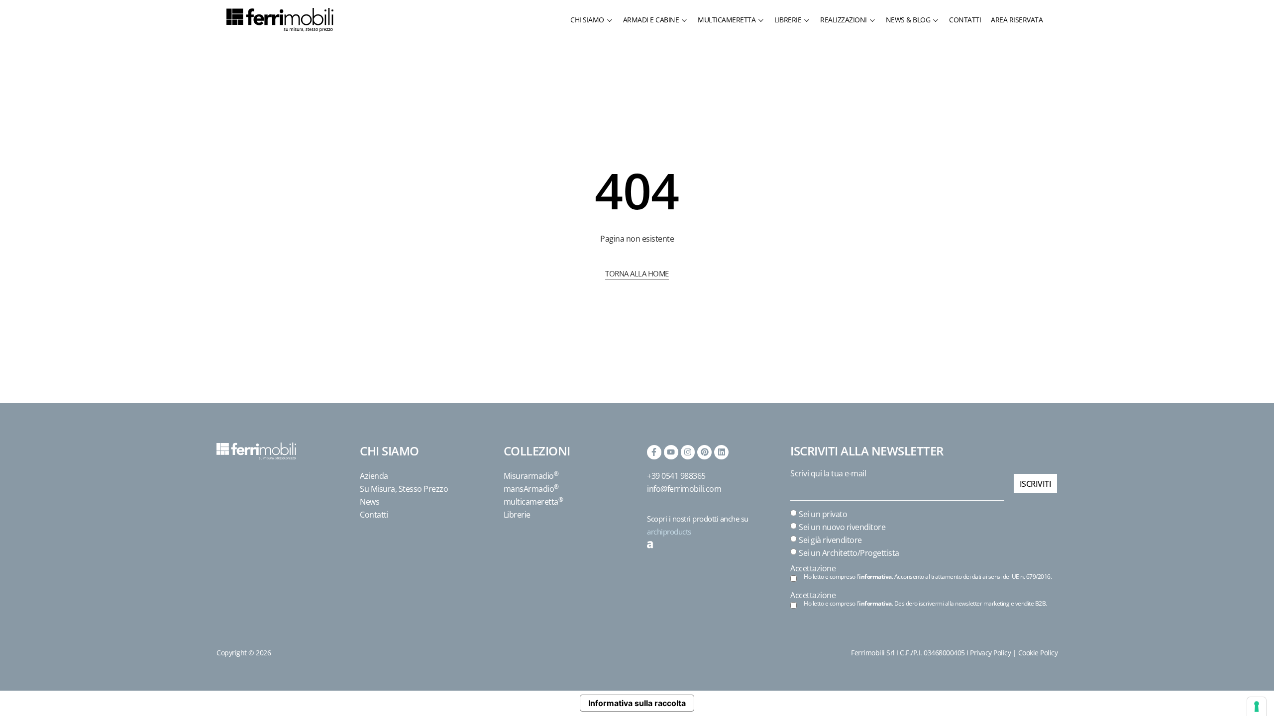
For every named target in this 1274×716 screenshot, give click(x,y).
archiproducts (669, 532)
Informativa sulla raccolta (637, 703)
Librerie (517, 514)
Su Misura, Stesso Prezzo (404, 488)
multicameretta (533, 501)
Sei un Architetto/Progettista (849, 552)
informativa (875, 576)
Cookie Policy (1038, 652)
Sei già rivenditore (830, 540)
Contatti (374, 514)
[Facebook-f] (654, 452)
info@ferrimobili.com (684, 488)
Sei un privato (823, 514)
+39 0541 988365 (676, 475)
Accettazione (813, 568)
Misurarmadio (531, 475)
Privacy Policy (990, 652)
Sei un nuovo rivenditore (842, 527)
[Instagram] (688, 452)
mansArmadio (531, 488)
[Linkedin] (721, 452)
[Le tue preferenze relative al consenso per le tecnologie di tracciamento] (1256, 706)
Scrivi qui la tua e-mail (828, 473)
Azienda (374, 475)
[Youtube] (671, 452)
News (369, 501)
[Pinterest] (704, 452)
